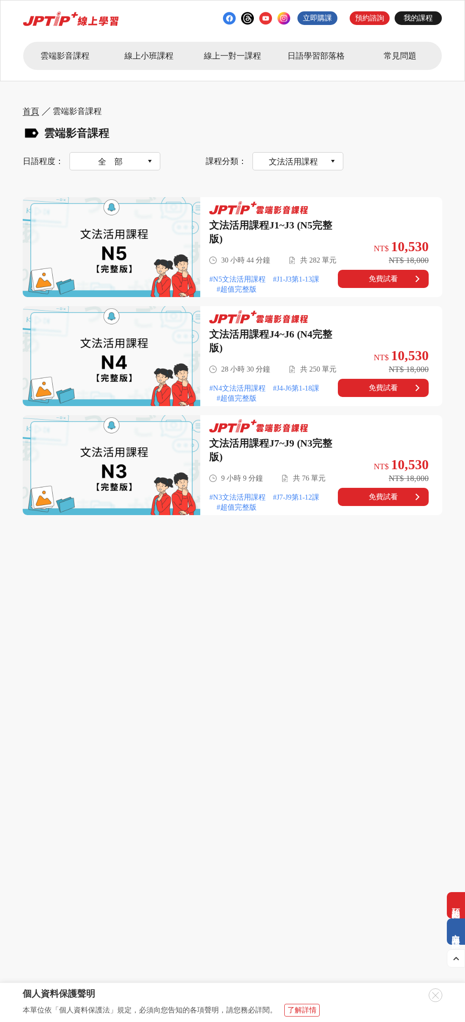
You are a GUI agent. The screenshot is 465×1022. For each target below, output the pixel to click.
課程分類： (226, 161)
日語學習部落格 (316, 55)
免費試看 (383, 279)
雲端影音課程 (64, 55)
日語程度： (43, 161)
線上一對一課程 (232, 55)
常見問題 (400, 55)
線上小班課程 (148, 55)
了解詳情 (302, 1010)
